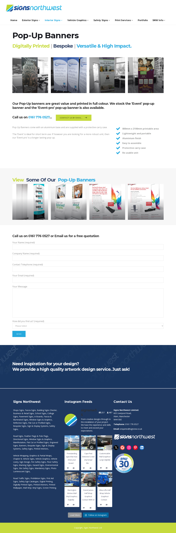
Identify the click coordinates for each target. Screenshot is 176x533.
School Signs (40, 413)
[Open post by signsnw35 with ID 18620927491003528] (71, 442)
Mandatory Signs (42, 468)
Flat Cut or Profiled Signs (39, 423)
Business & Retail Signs (23, 413)
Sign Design (25, 462)
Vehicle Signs (28, 458)
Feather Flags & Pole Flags (36, 436)
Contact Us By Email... (71, 118)
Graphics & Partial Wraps (40, 455)
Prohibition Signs (38, 478)
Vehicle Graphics (42, 458)
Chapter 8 (17, 458)
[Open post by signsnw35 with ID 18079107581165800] (104, 479)
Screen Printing (49, 487)
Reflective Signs (20, 423)
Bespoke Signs (19, 426)
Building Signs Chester (47, 410)
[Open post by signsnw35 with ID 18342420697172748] (71, 479)
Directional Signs (20, 439)
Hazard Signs (38, 465)
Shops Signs (18, 410)
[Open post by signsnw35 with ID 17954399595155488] (104, 442)
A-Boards (38, 416)
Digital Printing (46, 481)
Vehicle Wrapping (20, 455)
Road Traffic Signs (21, 478)
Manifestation (19, 442)
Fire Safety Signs (38, 462)
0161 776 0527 (39, 117)
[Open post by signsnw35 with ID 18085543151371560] (88, 479)
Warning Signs (25, 465)
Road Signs (18, 436)
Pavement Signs (26, 416)
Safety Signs (27, 448)
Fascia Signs (30, 410)
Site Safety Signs (26, 468)
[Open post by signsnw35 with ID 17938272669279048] (88, 442)
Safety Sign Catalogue (28, 481)
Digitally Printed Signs (22, 484)
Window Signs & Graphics (40, 419)
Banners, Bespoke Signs (30, 445)
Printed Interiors (41, 448)
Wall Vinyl (27, 487)
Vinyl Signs (37, 487)
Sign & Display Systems (37, 426)
